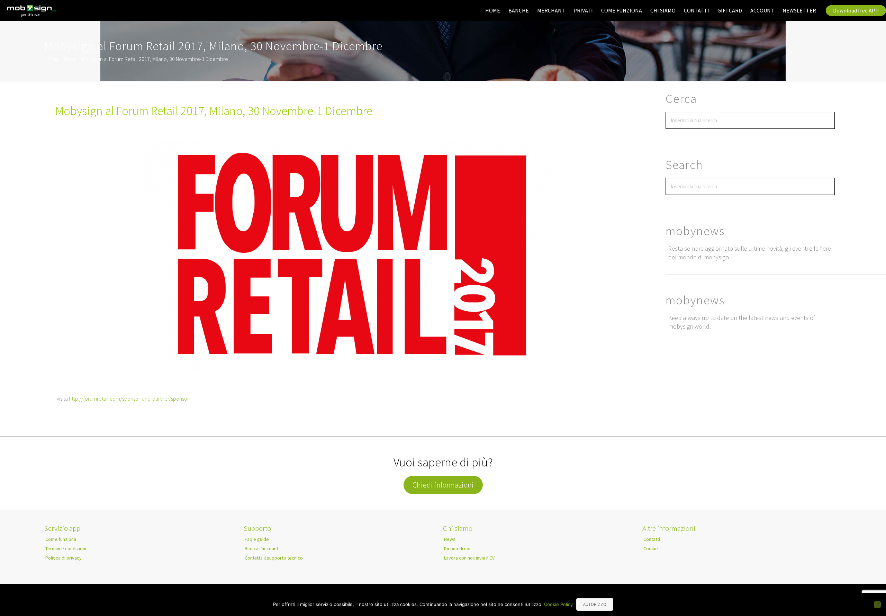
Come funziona (60, 539)
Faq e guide (257, 539)
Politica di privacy (63, 558)
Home (51, 58)
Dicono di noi (457, 548)
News (70, 58)
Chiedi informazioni (443, 485)
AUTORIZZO (594, 604)
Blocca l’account (261, 548)
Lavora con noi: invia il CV (469, 558)
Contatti (651, 539)
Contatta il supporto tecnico (274, 558)
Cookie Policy (558, 604)
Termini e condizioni (65, 548)
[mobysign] (32, 11)
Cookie (650, 548)
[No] (877, 604)
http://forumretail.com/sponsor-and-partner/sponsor (129, 398)
